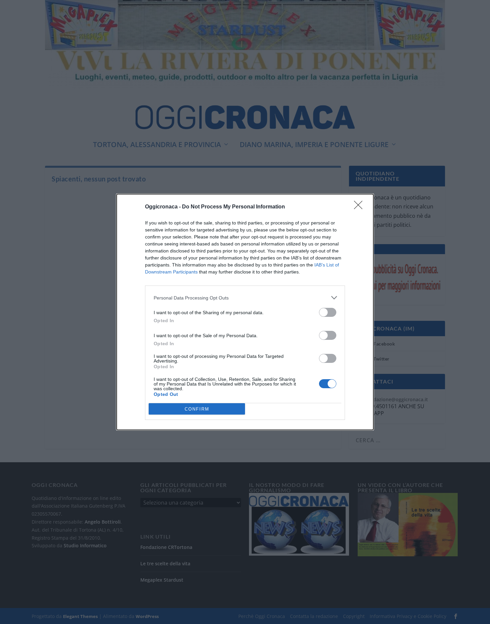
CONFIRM (197, 409)
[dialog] (245, 312)
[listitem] (245, 297)
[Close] (360, 207)
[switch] (327, 312)
